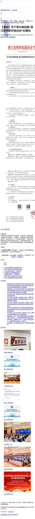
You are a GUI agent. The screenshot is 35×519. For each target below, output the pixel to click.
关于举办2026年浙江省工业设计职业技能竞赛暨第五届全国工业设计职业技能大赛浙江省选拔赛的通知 (20, 309)
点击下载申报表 (5, 229)
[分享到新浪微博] (9, 37)
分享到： (4, 37)
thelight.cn (11, 511)
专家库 (6, 32)
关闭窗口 (20, 257)
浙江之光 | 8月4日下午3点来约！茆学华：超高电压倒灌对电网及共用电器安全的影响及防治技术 (20, 304)
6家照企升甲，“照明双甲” (12, 274)
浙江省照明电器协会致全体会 (13, 277)
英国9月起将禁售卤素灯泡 (12, 272)
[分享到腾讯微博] (11, 37)
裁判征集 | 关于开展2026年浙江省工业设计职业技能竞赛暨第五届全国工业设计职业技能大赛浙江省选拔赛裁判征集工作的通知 (20, 285)
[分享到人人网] (12, 37)
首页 (11, 21)
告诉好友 (20, 255)
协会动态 (6, 24)
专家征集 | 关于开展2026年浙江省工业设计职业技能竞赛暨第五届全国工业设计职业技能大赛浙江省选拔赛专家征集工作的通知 (20, 290)
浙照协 (16, 21)
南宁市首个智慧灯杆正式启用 (13, 276)
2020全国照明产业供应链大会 (13, 267)
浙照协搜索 (5, 255)
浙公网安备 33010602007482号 (9, 514)
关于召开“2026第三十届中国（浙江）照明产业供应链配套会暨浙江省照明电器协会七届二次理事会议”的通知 (20, 299)
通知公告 (21, 21)
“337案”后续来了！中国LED (13, 271)
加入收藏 (14, 10)
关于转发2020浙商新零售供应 (13, 269)
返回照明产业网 (5, 10)
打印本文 (27, 255)
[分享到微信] (14, 37)
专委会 (6, 36)
